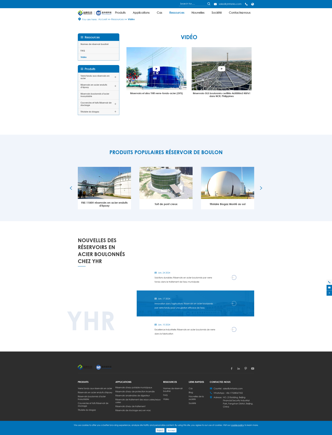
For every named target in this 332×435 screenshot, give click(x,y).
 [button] (71, 188)
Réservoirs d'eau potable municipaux (133, 387)
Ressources (176, 12)
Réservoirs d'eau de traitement (130, 406)
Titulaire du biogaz (90, 111)
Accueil (102, 19)
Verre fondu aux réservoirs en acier (95, 77)
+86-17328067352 (234, 393)
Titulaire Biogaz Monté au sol (166, 204)
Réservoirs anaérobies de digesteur (132, 395)
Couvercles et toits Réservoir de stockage (96, 103)
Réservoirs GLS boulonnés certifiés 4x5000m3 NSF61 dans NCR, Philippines (221, 95)
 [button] (261, 188)
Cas (159, 12)
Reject (160, 430)
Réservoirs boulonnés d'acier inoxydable (95, 94)
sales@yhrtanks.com (230, 3)
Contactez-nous (240, 12)
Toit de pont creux (104, 204)
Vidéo (131, 19)
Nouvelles (198, 12)
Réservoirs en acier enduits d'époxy (94, 85)
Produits (120, 12)
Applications (141, 12)
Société (217, 12)
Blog (191, 392)
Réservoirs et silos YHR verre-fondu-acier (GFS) (156, 93)
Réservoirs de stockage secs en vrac (133, 410)
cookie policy (237, 425)
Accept (171, 430)
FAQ (83, 50)
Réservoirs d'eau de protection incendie (135, 391)
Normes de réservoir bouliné (95, 44)
